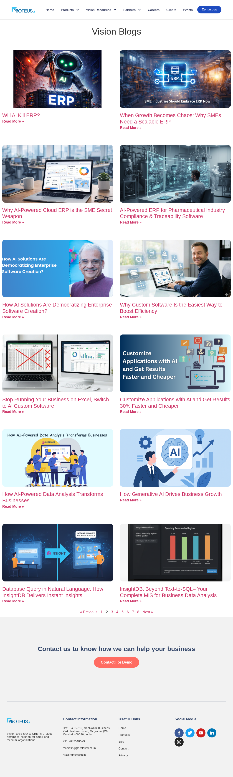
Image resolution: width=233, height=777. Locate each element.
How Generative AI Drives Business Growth (171, 494)
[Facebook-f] (179, 732)
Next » (147, 612)
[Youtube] (200, 732)
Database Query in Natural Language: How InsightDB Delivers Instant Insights (52, 592)
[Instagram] (179, 742)
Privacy (123, 755)
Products (124, 735)
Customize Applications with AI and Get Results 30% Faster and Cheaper (175, 403)
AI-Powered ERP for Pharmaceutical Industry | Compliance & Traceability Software (174, 213)
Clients (171, 10)
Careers (154, 10)
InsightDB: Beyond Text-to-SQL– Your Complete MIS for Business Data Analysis (168, 592)
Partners (129, 10)
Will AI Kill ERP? (21, 115)
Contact (123, 748)
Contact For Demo (116, 662)
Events (188, 10)
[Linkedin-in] (211, 732)
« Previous (88, 612)
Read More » (13, 121)
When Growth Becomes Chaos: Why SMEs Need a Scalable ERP (170, 118)
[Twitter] (190, 732)
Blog (121, 741)
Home (50, 10)
